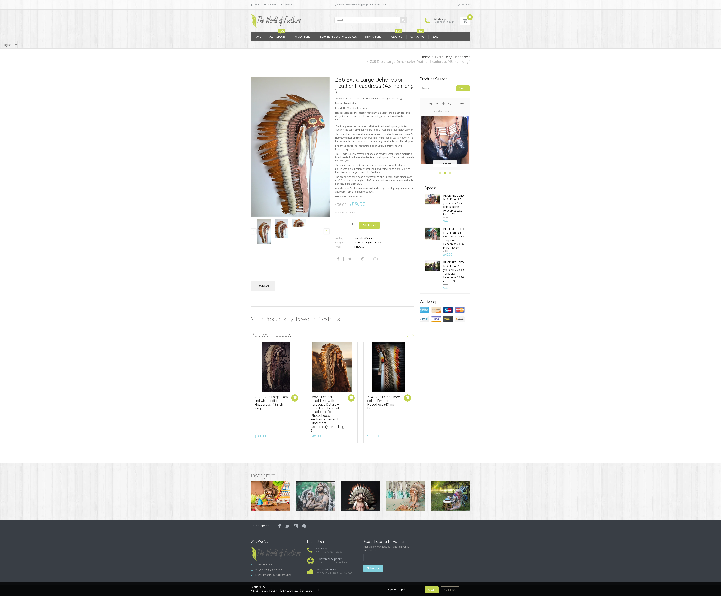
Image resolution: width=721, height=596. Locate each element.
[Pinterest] (304, 526)
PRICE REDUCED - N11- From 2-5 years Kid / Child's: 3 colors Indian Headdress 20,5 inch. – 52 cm (455, 205)
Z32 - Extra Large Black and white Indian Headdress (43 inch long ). (271, 402)
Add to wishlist (346, 212)
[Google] (375, 259)
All (355, 242)
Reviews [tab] (262, 286)
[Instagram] (295, 526)
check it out (445, 163)
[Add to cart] (294, 398)
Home (425, 57)
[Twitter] (349, 259)
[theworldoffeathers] (276, 20)
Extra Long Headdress (452, 57)
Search (463, 88)
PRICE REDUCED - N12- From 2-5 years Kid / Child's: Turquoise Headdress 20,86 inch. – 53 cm (454, 238)
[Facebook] (337, 259)
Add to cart (369, 225)
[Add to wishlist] (253, 346)
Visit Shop (270, 496)
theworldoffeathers (364, 238)
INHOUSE (359, 246)
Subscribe (373, 568)
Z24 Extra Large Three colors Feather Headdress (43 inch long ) (383, 402)
